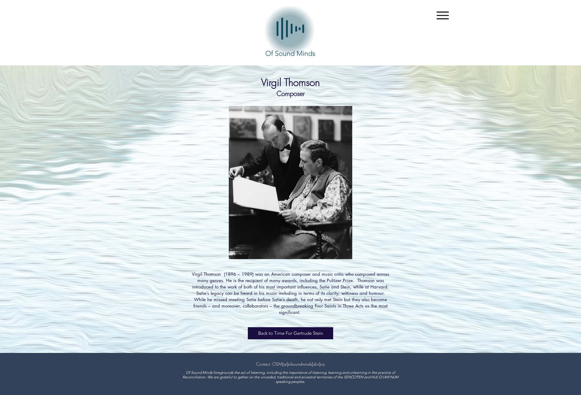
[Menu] (442, 15)
